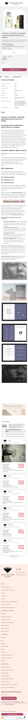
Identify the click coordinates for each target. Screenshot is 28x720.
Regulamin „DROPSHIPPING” (8, 687)
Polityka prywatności (6, 604)
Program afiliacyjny (5, 667)
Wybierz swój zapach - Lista (14, 201)
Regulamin (16, 701)
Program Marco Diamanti (7, 670)
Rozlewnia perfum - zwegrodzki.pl (0, 77)
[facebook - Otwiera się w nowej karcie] (19, 569)
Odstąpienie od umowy (6, 616)
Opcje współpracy (5, 675)
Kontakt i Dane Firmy (6, 587)
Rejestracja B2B (5, 673)
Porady (2, 598)
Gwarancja (3, 613)
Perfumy (7, 76)
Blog (2, 640)
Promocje (3, 652)
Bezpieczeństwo (5, 625)
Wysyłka (3, 643)
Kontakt (3, 660)
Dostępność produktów (7, 658)
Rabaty (2, 649)
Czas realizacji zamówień (7, 655)
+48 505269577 (21, 572)
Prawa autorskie (5, 631)
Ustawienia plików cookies (7, 590)
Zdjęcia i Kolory (4, 628)
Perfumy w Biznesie (5, 681)
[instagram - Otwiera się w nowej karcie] (17, 569)
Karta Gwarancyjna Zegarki (7, 622)
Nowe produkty (4, 646)
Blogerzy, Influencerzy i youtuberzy (9, 684)
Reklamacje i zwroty (6, 619)
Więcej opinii (14, 556)
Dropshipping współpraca (7, 678)
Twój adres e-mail (5, 694)
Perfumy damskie (17, 76)
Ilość (3, 63)
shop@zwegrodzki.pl (22, 574)
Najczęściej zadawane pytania (8, 607)
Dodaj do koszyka (14, 69)
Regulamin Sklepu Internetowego (9, 601)
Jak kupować (4, 595)
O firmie (3, 593)
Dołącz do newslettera (9, 698)
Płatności (3, 637)
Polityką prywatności (9, 704)
